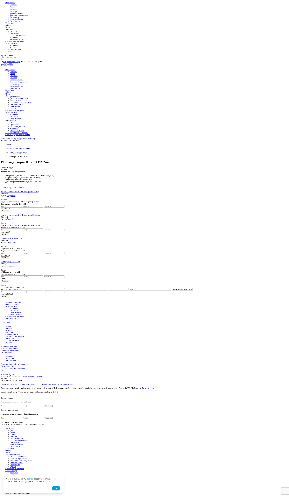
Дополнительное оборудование (13, 368)
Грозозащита (15, 106)
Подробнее (11, 196)
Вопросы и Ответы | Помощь (16, 133)
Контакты (9, 52)
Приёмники (14, 33)
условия (29, 481)
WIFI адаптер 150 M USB (10, 262)
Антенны (13, 31)
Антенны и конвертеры (19, 98)
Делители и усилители (18, 100)
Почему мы (14, 17)
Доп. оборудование (17, 35)
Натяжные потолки (149, 388)
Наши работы (15, 21)
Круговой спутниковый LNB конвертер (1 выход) (20, 192)
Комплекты (9, 23)
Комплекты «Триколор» (10, 348)
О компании (10, 3)
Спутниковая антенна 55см (11, 238)
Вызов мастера (11, 43)
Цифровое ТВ (10, 29)
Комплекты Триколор (13, 314)
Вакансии (13, 9)
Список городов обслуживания (17, 135)
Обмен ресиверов (12, 304)
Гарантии (13, 11)
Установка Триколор (13, 302)
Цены (7, 27)
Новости (13, 5)
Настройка (14, 47)
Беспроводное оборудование (21, 102)
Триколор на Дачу (8, 374)
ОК (56, 488)
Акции (12, 7)
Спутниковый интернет (14, 41)
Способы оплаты (16, 13)
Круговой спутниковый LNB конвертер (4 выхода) (20, 215)
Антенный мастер (17, 39)
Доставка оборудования (19, 15)
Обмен (8, 25)
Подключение (15, 49)
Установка (14, 37)
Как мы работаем (16, 19)
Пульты (13, 108)
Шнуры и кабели (16, 104)
